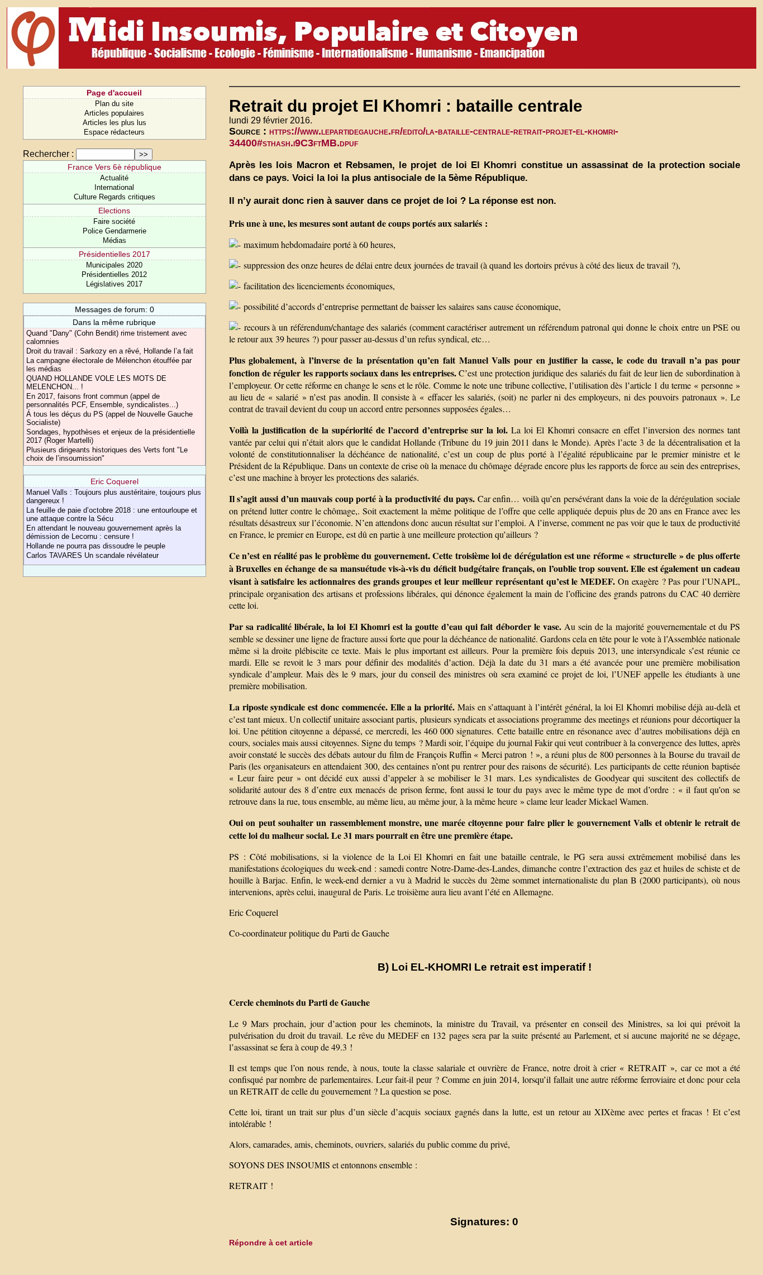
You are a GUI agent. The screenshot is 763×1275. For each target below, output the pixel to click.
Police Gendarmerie (114, 231)
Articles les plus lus (114, 122)
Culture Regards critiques (114, 197)
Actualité (114, 178)
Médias (114, 240)
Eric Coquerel (114, 481)
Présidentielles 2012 (114, 274)
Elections (114, 210)
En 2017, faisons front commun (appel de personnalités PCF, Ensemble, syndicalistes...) (102, 400)
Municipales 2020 (114, 265)
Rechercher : (48, 154)
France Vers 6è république (114, 167)
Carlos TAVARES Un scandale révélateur (92, 555)
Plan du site (114, 103)
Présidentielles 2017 (114, 254)
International (114, 187)
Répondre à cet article (271, 1242)
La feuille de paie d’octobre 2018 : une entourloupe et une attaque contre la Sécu (111, 514)
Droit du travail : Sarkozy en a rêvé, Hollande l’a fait (109, 351)
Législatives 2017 (114, 284)
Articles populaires (114, 113)
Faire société (114, 221)
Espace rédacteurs (114, 132)
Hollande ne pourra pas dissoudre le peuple (95, 546)
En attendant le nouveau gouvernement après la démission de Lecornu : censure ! (103, 532)
